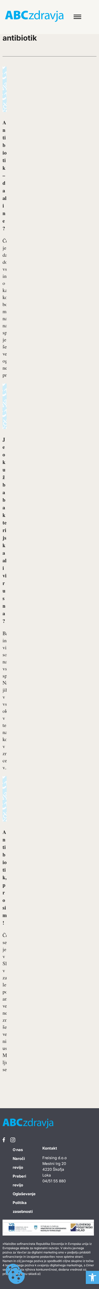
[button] (92, 1277)
